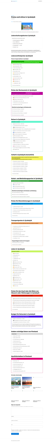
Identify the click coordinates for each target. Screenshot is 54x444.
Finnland (12, 15)
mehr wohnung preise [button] (15, 309)
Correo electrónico (14, 420)
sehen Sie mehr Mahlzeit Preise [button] (16, 85)
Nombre (12, 416)
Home (12, 21)
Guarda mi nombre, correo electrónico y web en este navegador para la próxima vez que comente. (25, 430)
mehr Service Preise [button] (15, 215)
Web (11, 424)
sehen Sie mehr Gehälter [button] (16, 173)
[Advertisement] (23, 8)
